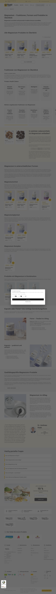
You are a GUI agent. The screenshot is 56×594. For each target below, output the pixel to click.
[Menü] (5, 581)
